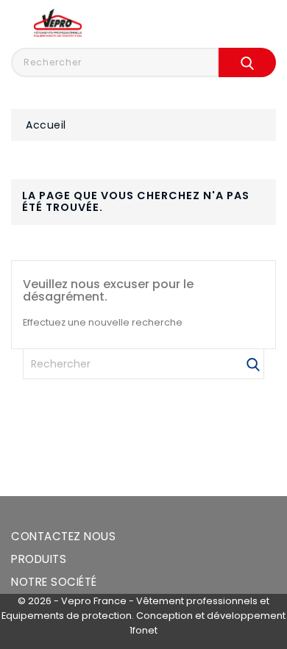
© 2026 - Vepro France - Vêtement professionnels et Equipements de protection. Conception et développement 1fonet (143, 616)
